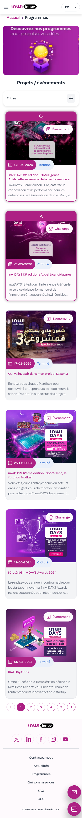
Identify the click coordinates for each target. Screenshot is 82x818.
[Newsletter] (74, 809)
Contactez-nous (41, 757)
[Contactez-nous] (74, 792)
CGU (41, 799)
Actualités (41, 766)
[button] (41, 98)
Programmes (41, 774)
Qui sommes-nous (41, 782)
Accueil (13, 17)
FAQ (41, 791)
